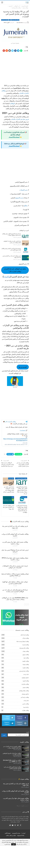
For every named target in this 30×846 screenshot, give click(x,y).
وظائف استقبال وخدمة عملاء (21, 478)
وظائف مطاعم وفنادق (15, 19)
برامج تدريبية (26, 707)
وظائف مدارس (25, 703)
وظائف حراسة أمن (25, 697)
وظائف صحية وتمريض (24, 671)
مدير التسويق (19, 198)
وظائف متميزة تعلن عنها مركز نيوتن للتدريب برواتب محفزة (15, 542)
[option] (15, 564)
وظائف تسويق (26, 654)
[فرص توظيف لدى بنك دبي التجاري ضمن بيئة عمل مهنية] (25, 257)
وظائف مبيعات (26, 651)
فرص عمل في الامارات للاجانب (19, 119)
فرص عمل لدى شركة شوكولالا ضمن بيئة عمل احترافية (15, 550)
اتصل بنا (23, 833)
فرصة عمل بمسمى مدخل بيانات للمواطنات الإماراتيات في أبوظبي (15, 566)
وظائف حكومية (25, 661)
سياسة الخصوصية (16, 833)
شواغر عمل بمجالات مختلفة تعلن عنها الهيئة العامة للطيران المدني (15, 582)
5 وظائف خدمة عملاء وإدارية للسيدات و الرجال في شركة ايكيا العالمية (7, 464)
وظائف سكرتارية (25, 684)
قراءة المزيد (7, 844)
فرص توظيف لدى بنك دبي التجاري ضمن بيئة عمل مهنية (15, 527)
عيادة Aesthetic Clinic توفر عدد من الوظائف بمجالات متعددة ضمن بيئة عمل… (15, 598)
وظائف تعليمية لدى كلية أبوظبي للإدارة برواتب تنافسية (15, 535)
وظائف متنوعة (26, 664)
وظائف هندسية (25, 644)
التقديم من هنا (23, 367)
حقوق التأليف (8, 833)
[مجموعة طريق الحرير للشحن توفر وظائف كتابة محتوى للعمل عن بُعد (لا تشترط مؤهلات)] (25, 250)
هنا (13, 387)
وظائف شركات (25, 638)
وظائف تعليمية (26, 667)
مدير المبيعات (23, 190)
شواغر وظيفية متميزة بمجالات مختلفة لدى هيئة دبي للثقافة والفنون (15, 574)
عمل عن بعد (11, 478)
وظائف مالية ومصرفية (24, 648)
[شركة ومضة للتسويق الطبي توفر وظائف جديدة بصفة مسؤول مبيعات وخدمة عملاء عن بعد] (25, 235)
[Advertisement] (15, 69)
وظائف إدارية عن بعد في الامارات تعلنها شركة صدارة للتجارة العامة (23, 464)
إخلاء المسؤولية (20, 835)
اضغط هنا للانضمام (14, 137)
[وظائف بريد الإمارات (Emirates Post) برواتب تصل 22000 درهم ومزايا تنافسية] (25, 762)
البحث (27, 732)
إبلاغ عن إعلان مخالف (11, 835)
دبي (9, 19)
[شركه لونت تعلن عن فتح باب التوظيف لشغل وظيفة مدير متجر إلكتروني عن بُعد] (25, 243)
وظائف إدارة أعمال (5, 19)
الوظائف (12, 103)
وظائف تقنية (26, 657)
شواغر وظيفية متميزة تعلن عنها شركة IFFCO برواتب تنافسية (15, 558)
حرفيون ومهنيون (25, 677)
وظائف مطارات (25, 710)
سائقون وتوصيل (25, 694)
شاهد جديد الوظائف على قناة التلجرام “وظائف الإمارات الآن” (15, 270)
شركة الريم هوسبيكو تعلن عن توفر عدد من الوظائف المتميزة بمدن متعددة (15, 590)
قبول (13, 844)
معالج (25, 205)
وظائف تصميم (26, 687)
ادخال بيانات (26, 700)
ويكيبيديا (6, 276)
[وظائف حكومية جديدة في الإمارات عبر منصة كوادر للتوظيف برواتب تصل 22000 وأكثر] (25, 748)
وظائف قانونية (26, 680)
